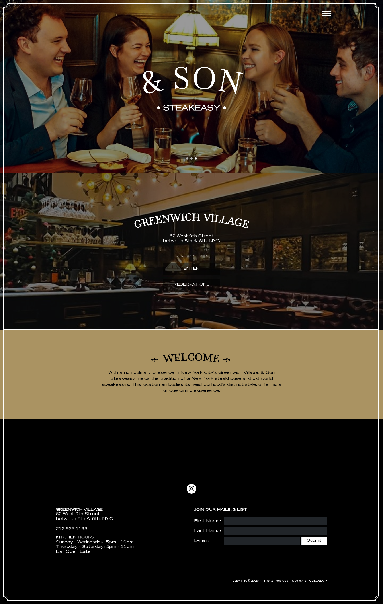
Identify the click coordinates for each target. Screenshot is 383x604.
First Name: (207, 521)
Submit (314, 541)
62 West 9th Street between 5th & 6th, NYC (84, 516)
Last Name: (207, 531)
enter (191, 269)
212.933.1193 (191, 257)
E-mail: (201, 541)
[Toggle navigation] (326, 13)
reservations (191, 285)
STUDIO (315, 581)
